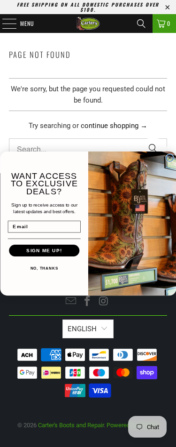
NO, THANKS (44, 268)
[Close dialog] (169, 157)
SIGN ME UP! (44, 250)
